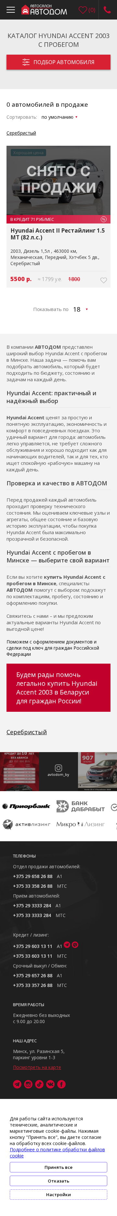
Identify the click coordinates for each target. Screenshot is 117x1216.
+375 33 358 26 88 (32, 886)
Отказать (58, 1181)
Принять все (58, 1167)
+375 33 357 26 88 (32, 985)
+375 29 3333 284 (32, 905)
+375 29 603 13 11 (32, 946)
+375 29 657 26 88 (32, 975)
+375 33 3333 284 (32, 915)
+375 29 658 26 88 (32, 876)
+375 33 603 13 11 (32, 956)
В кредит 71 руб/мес (57, 219)
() (91, 10)
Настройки (58, 1194)
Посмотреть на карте (37, 1067)
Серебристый (21, 133)
